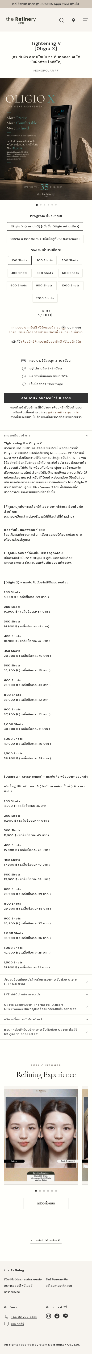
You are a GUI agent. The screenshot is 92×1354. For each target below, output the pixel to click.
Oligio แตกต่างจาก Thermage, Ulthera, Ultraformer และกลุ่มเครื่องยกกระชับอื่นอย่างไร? (40, 1006)
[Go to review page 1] (36, 1191)
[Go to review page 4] (48, 1191)
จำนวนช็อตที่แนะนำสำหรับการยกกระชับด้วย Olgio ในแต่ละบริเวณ (40, 981)
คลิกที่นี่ (15, 342)
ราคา (46, 310)
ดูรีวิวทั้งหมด (46, 1203)
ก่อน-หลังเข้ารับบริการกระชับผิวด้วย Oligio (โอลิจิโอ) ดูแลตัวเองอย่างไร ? (40, 1031)
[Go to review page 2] (40, 1191)
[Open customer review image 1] (41, 1135)
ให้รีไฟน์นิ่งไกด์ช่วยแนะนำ (22, 994)
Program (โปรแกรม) (46, 216)
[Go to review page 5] (52, 1191)
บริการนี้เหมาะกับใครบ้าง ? (23, 1019)
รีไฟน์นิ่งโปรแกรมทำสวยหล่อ (23, 1279)
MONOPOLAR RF (46, 70)
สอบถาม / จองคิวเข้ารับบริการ (46, 398)
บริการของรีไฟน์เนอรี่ (18, 1286)
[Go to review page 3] (44, 1191)
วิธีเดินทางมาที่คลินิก (59, 1286)
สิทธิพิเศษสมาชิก (57, 1279)
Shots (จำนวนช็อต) (46, 250)
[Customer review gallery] (46, 1135)
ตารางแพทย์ (12, 1292)
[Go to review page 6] (56, 1191)
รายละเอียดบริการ (17, 435)
